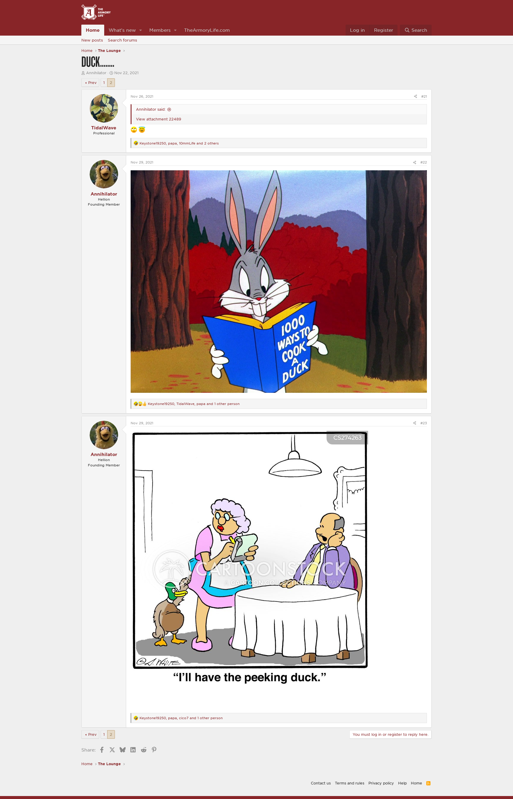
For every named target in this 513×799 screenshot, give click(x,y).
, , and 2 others (179, 143)
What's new (122, 30)
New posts (92, 40)
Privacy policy (381, 783)
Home (93, 30)
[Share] (415, 96)
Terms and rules (349, 783)
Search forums (122, 40)
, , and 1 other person (194, 404)
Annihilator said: (150, 109)
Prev (92, 82)
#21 (424, 96)
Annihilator (96, 72)
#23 (423, 423)
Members (160, 30)
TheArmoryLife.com (207, 30)
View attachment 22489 (158, 119)
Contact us (321, 783)
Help (402, 783)
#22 (423, 162)
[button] (141, 30)
